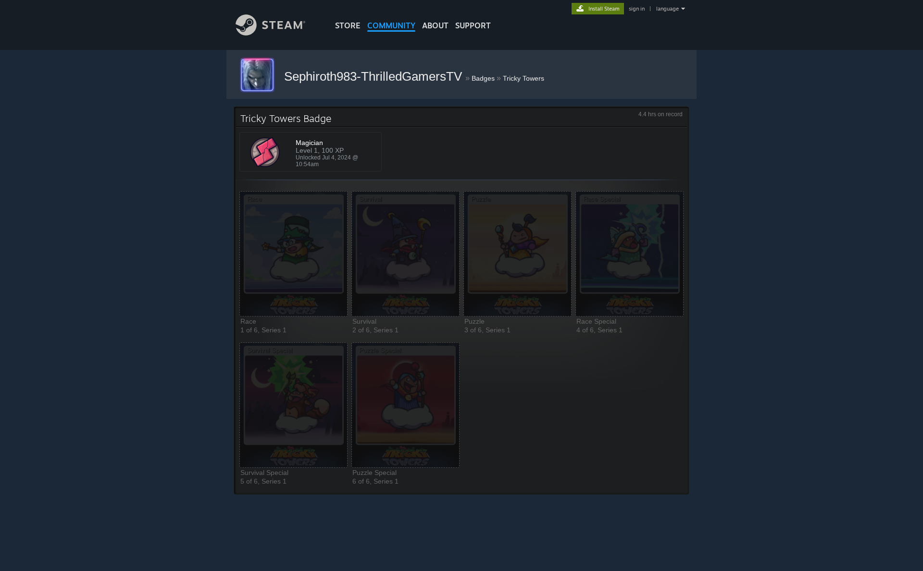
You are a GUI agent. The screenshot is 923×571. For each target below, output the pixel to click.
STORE (348, 25)
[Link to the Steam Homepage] (270, 33)
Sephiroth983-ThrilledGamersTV (374, 76)
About (435, 25)
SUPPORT (473, 25)
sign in (637, 8)
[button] (293, 253)
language (667, 8)
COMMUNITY (391, 25)
